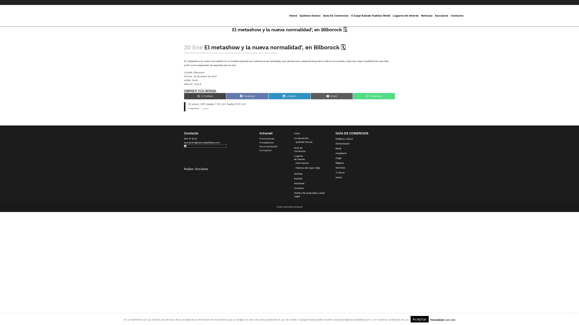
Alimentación (342, 143)
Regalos (339, 162)
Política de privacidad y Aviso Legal (309, 195)
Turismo (340, 172)
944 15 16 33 (190, 138)
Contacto (299, 188)
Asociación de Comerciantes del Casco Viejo (251, 52)
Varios (338, 177)
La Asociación (301, 138)
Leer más (450, 319)
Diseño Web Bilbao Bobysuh (289, 207)
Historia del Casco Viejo (308, 167)
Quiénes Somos (304, 142)
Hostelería (340, 153)
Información (302, 163)
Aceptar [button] (419, 319)
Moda (338, 148)
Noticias (298, 173)
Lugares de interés (299, 158)
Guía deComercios (300, 149)
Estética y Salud (344, 138)
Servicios (340, 167)
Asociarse (299, 183)
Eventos (214, 52)
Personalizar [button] (437, 319)
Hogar (338, 158)
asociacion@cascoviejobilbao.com (202, 142)
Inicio (297, 133)
